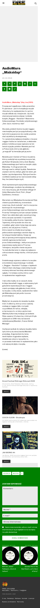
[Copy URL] (14, 89)
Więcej (6, 391)
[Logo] (19, 3)
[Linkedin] (25, 84)
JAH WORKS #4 (8, 452)
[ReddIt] (30, 84)
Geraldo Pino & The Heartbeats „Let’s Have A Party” (29, 569)
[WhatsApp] (20, 84)
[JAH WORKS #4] (20, 440)
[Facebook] (4, 84)
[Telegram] (9, 89)
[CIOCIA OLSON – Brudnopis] (20, 405)
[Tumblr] (4, 89)
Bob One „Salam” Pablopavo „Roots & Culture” (9, 569)
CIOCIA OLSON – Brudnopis (13, 417)
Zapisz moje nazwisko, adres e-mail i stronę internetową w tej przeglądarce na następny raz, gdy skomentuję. (19, 529)
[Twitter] (9, 84)
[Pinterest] (14, 84)
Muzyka (16, 473)
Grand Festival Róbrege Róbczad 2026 (18, 381)
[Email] (35, 84)
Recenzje (6, 473)
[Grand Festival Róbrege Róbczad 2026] (20, 369)
